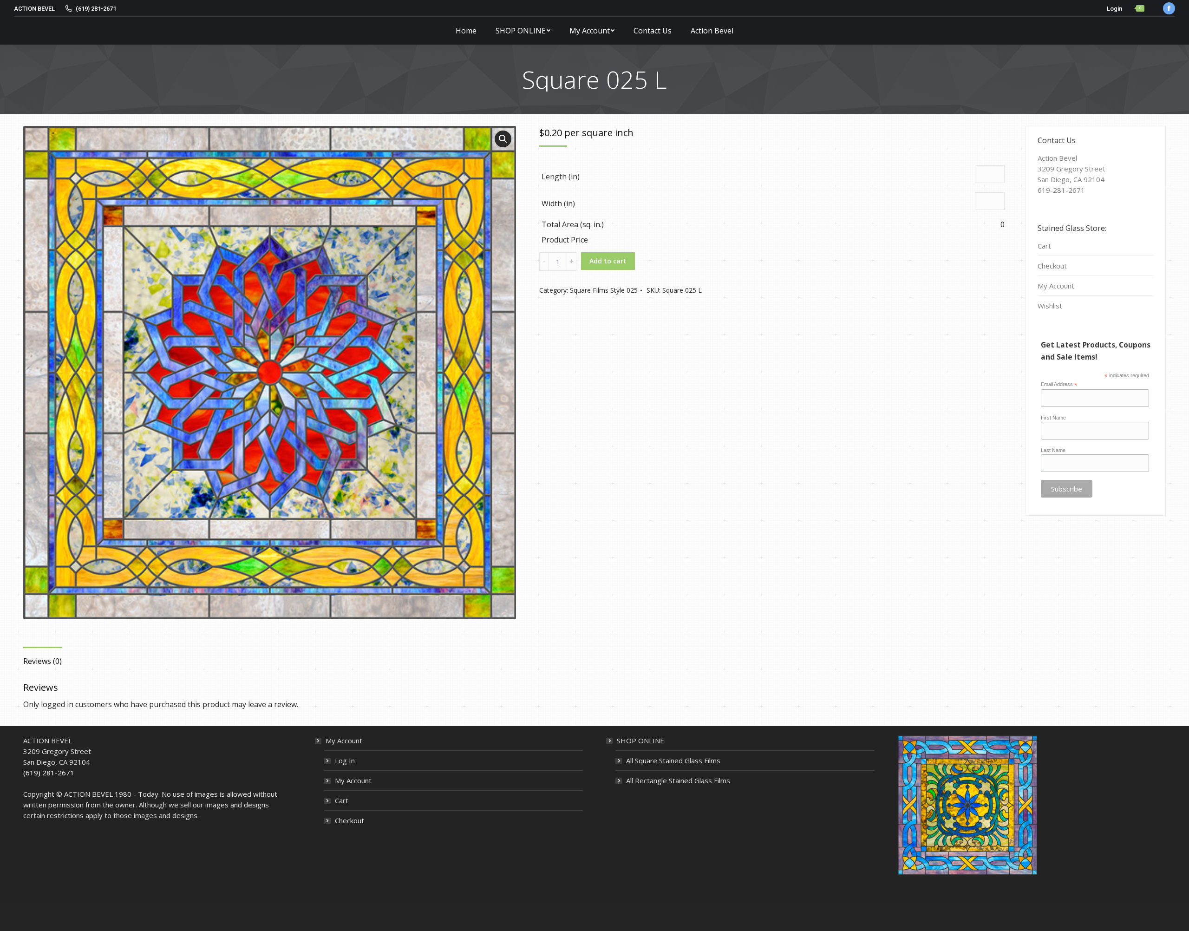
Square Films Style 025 (604, 290)
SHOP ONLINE (640, 740)
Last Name (1053, 450)
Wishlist (1050, 305)
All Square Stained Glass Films (673, 760)
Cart (1044, 245)
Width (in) (558, 203)
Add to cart (608, 260)
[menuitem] (466, 31)
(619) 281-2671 (48, 772)
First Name (1053, 417)
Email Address (1059, 384)
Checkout (1052, 265)
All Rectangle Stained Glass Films (678, 780)
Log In (345, 760)
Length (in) (561, 176)
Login (1114, 8)
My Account (1056, 285)
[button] (503, 139)
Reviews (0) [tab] (42, 661)
